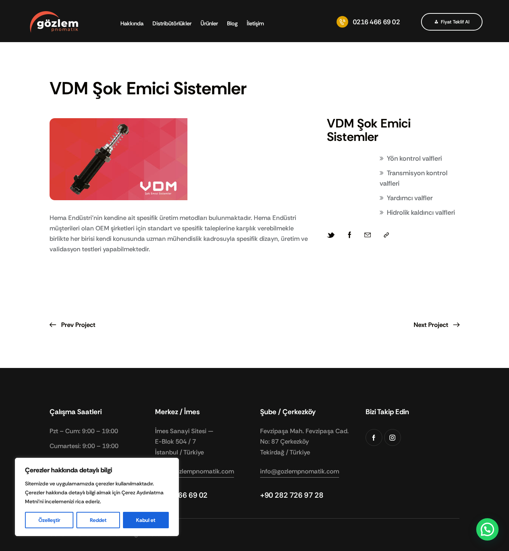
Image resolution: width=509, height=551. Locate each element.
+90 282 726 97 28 (291, 495)
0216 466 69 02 (181, 495)
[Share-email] (367, 235)
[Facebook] (349, 235)
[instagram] (392, 437)
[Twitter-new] (331, 235)
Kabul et (145, 520)
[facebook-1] (374, 437)
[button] (386, 235)
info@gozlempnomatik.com (194, 471)
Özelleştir (49, 520)
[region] (97, 497)
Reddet (98, 520)
